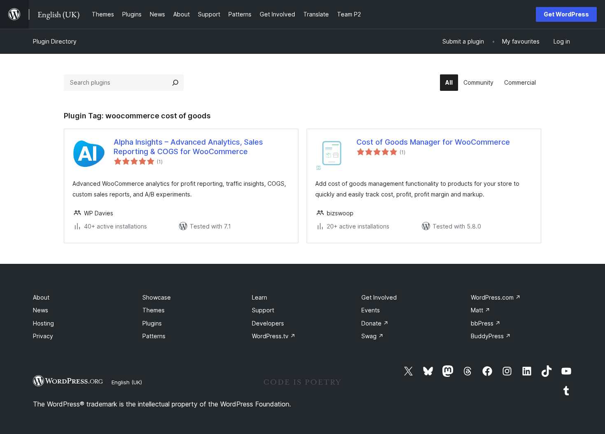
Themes (153, 310)
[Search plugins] (175, 82)
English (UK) (127, 382)
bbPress (485, 323)
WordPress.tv (274, 335)
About (41, 297)
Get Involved (379, 297)
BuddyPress (491, 335)
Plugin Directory (55, 41)
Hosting (43, 323)
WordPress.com (496, 297)
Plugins (152, 323)
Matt (480, 310)
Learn (259, 297)
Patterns (153, 335)
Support (263, 310)
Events (370, 310)
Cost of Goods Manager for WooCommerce (433, 142)
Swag (372, 335)
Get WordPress (566, 14)
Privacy (43, 335)
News (40, 310)
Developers (268, 323)
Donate (375, 323)
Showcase (156, 297)
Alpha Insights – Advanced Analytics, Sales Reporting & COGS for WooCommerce (188, 147)
